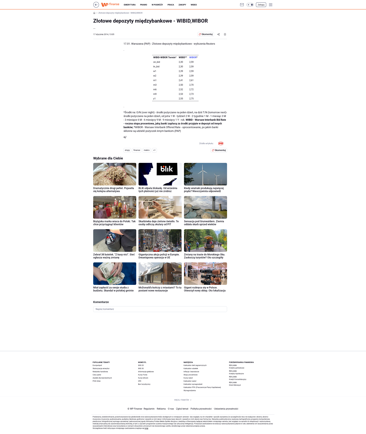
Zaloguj (261, 5)
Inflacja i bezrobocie (191, 372)
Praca (171, 5)
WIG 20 (141, 365)
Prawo (143, 5)
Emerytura (130, 5)
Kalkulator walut (190, 381)
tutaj (146, 428)
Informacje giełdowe (146, 372)
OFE (139, 381)
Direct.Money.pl (235, 385)
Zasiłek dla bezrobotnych (102, 378)
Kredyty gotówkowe (236, 368)
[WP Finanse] (112, 4)
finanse (137, 150)
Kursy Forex (142, 375)
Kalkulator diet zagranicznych (195, 365)
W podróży (157, 5)
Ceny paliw (97, 375)
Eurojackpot (97, 365)
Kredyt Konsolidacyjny (237, 379)
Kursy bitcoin (143, 378)
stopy (127, 150)
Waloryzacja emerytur (101, 369)
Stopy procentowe (190, 375)
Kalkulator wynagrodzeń (193, 384)
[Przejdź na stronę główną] (96, 6)
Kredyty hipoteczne (236, 374)
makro (147, 150)
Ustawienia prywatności (225, 408)
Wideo (194, 5)
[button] (250, 4)
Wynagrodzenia (190, 391)
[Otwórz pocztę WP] (242, 4)
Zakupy (182, 5)
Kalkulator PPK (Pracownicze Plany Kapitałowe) (202, 387)
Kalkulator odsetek (191, 369)
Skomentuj (207, 34)
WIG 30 (141, 369)
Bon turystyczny (144, 384)
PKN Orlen (97, 381)
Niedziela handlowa (100, 372)
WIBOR (192, 57)
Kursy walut (188, 378)
